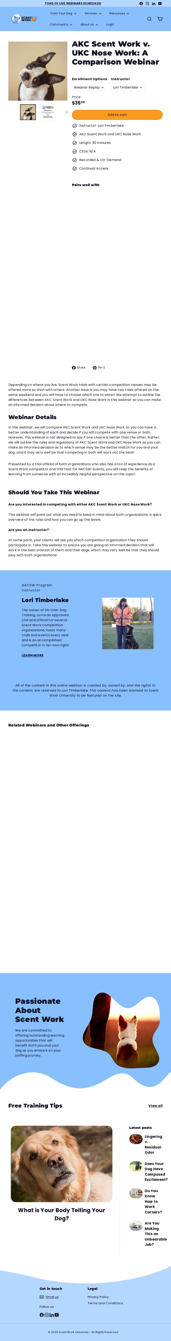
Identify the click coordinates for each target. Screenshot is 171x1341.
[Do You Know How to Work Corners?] (136, 1193)
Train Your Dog (61, 13)
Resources (117, 13)
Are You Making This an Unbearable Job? (156, 1234)
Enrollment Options (89, 79)
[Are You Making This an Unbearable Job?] (136, 1226)
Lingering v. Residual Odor (153, 1144)
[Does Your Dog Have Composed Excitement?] (136, 1166)
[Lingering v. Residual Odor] (136, 1139)
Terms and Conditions (105, 1303)
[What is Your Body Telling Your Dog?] (61, 1164)
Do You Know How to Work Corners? (153, 1201)
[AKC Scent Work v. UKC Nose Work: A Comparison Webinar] (117, 226)
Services (91, 13)
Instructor (120, 79)
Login (110, 24)
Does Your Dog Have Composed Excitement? (156, 1171)
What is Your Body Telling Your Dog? (61, 1214)
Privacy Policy (98, 1297)
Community (59, 24)
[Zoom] (37, 71)
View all (155, 1105)
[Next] (64, 112)
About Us (87, 24)
